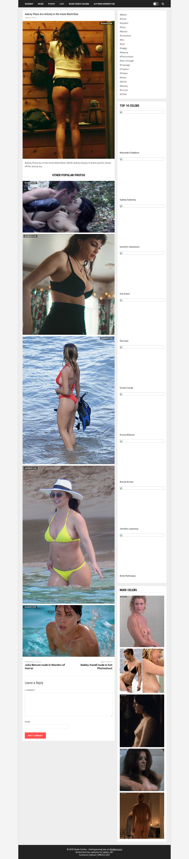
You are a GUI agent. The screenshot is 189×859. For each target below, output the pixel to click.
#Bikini (123, 14)
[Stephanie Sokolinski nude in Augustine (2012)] (142, 720)
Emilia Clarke (126, 387)
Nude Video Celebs (79, 3)
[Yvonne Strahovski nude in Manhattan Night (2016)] (142, 670)
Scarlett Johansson (130, 246)
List (62, 3)
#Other (123, 94)
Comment (30, 690)
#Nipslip (124, 52)
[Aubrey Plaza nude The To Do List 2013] (69, 630)
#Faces (123, 77)
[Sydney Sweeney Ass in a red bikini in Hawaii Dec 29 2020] (69, 399)
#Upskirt (124, 23)
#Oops (123, 18)
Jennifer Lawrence (129, 528)
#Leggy (123, 48)
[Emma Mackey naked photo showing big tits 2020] (69, 284)
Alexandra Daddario (129, 152)
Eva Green (125, 293)
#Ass (122, 39)
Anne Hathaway (128, 575)
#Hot (122, 43)
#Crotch (124, 90)
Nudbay (29, 3)
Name (27, 721)
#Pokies (124, 73)
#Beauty (124, 85)
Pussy (51, 3)
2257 (107, 854)
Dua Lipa (124, 340)
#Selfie (123, 81)
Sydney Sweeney (128, 199)
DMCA (101, 854)
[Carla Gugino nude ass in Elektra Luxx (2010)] (142, 815)
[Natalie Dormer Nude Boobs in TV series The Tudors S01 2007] (69, 206)
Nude (41, 3)
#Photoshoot (126, 56)
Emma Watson (127, 434)
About (93, 854)
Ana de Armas (126, 481)
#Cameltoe (125, 35)
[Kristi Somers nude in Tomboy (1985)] (142, 621)
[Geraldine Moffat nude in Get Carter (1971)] (142, 769)
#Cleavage (125, 64)
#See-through (127, 60)
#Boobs (123, 31)
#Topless (124, 69)
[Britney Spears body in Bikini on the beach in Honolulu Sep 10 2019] (69, 534)
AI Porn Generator (104, 3)
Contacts (83, 854)
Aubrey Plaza (30, 17)
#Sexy (122, 27)
